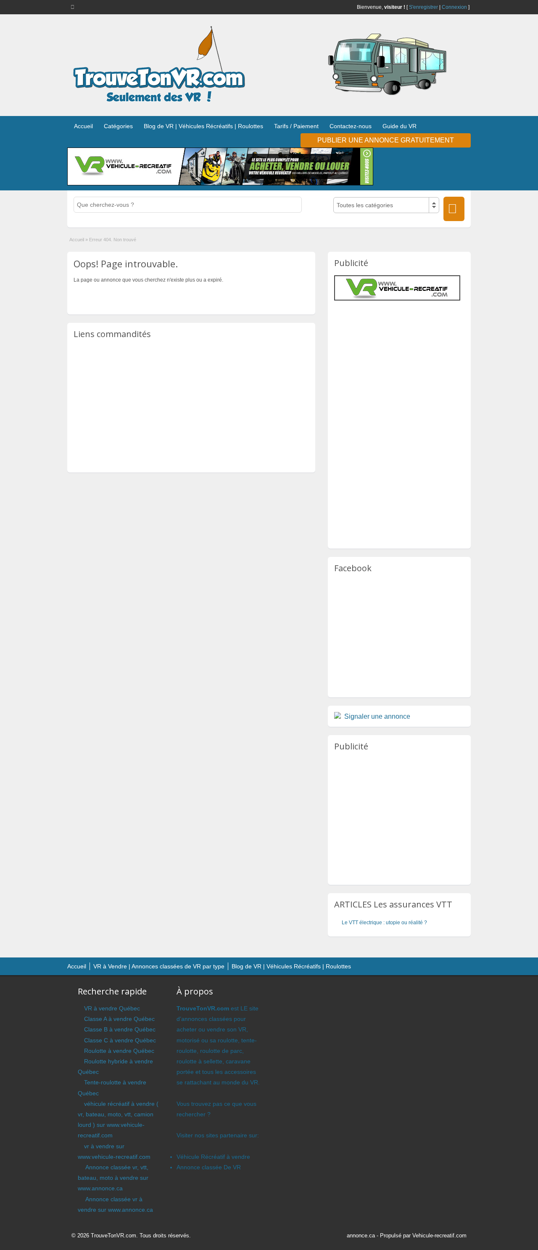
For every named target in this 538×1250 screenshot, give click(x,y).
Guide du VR (399, 126)
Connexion (454, 7)
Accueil (83, 126)
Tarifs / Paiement (296, 126)
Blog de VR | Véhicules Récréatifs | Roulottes (203, 126)
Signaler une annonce (377, 716)
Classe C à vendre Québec (120, 1040)
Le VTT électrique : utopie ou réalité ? (384, 923)
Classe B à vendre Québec (120, 1029)
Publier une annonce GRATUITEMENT (385, 140)
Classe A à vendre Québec (119, 1018)
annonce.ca (361, 1235)
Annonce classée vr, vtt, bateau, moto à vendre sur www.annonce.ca (113, 1178)
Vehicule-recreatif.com (439, 1235)
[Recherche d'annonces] (453, 209)
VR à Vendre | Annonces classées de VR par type (158, 966)
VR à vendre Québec (112, 1008)
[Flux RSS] (74, 6)
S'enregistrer (423, 7)
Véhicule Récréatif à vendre (213, 1156)
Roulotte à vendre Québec (119, 1050)
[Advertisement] (191, 405)
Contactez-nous (351, 126)
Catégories (118, 126)
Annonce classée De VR (209, 1167)
